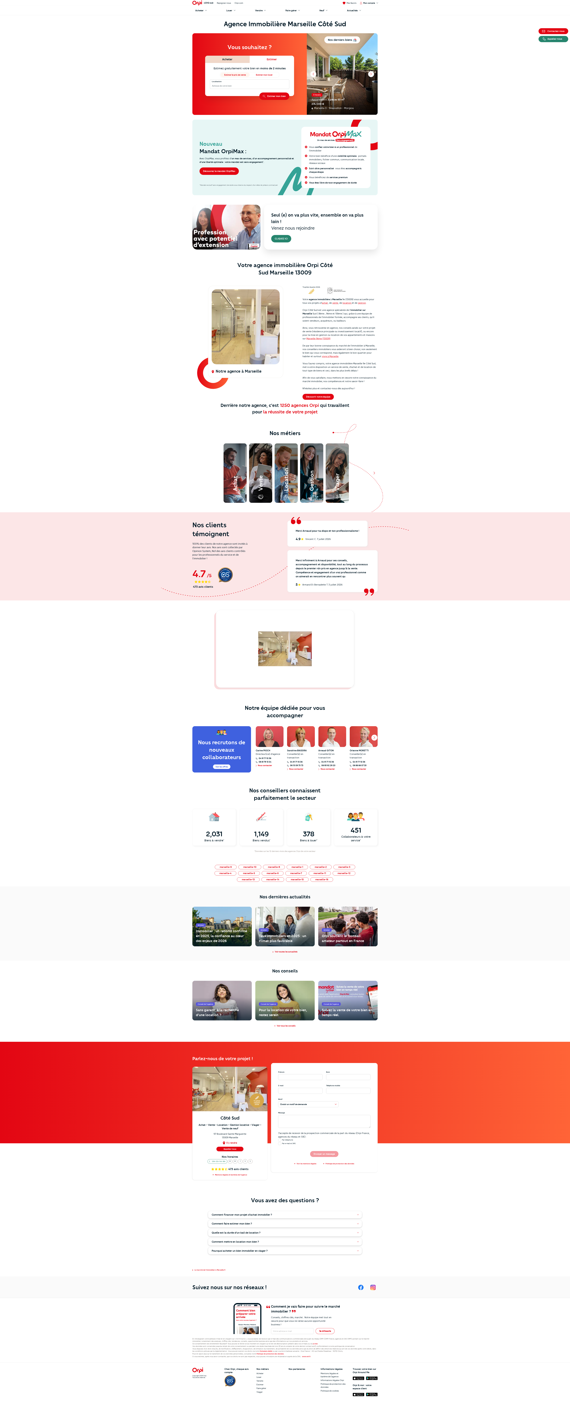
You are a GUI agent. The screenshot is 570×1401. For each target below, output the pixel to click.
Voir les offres (221, 767)
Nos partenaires (297, 1369)
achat (325, 303)
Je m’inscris (325, 1331)
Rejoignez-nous (224, 3)
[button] (217, 1161)
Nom (328, 1072)
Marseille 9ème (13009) (318, 338)
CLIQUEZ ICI (281, 238)
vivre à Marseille (330, 356)
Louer (258, 1377)
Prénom (281, 1072)
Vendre (259, 1381)
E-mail (280, 1086)
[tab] (227, 59)
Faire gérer (261, 1388)
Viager (259, 1392)
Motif (280, 1099)
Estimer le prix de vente (235, 75)
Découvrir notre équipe (318, 396)
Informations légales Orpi (332, 1380)
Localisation (217, 81)
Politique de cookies (330, 1391)
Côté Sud (208, 3)
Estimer (259, 1384)
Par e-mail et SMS (289, 1143)
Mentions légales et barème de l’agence (329, 1375)
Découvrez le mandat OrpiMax (219, 171)
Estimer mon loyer (264, 75)
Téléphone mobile (333, 1086)
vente (335, 303)
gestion (362, 303)
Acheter (259, 1373)
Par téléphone (287, 1140)
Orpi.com (239, 3)
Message (281, 1113)
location (347, 303)
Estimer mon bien (276, 96)
